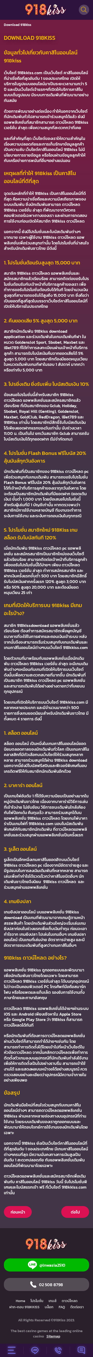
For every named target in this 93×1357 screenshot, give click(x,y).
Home (20, 1301)
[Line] (35, 1350)
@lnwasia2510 (52, 1265)
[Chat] (81, 1350)
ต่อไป (75, 1212)
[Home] (46, 10)
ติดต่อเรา (77, 1307)
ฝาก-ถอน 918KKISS (24, 1307)
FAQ (62, 1307)
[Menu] (11, 1350)
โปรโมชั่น (36, 1301)
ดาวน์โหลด (70, 1301)
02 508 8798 (51, 1285)
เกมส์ (53, 1301)
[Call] (58, 1350)
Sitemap (53, 1336)
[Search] (84, 10)
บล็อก (49, 1307)
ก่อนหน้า (18, 1212)
